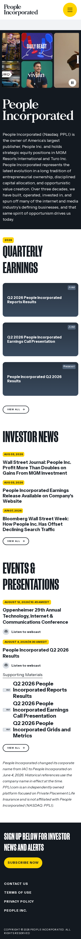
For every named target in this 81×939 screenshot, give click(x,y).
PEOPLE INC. (15, 910)
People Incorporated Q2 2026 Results (34, 379)
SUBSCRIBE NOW (23, 863)
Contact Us (16, 884)
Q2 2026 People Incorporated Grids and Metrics (37, 729)
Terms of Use (18, 892)
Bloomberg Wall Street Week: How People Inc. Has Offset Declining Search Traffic (36, 524)
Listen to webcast (22, 632)
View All (13, 409)
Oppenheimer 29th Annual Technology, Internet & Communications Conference (35, 616)
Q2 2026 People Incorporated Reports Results (34, 300)
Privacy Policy (19, 901)
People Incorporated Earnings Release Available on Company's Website (38, 496)
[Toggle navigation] (70, 10)
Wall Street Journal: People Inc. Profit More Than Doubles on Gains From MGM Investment (37, 468)
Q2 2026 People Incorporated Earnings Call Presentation (34, 339)
